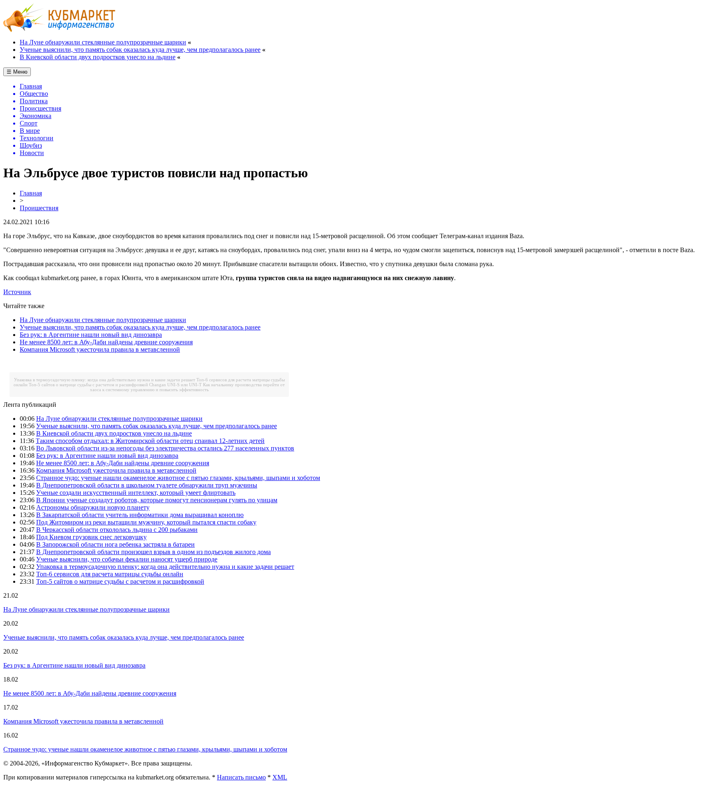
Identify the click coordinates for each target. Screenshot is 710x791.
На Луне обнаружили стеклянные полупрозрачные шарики (103, 42)
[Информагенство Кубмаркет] (59, 29)
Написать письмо (241, 777)
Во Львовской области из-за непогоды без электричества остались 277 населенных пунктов (165, 448)
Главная (31, 193)
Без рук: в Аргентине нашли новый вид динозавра (91, 334)
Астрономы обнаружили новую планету (93, 507)
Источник (17, 291)
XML (279, 777)
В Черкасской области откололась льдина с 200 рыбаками (117, 529)
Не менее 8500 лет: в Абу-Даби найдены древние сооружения (106, 342)
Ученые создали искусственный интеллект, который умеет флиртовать (135, 492)
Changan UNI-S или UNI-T (175, 384)
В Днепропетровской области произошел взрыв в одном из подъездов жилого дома (153, 551)
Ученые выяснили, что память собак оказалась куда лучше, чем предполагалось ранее (140, 49)
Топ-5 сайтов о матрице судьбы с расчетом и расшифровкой (88, 384)
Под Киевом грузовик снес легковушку (91, 537)
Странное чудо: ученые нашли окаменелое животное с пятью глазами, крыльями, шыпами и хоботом (178, 477)
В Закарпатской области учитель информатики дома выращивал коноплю (140, 514)
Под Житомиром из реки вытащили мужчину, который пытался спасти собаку (146, 522)
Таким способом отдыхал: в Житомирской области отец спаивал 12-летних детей (150, 440)
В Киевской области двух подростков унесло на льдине (97, 56)
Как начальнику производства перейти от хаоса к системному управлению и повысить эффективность (187, 387)
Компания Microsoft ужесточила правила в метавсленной (100, 349)
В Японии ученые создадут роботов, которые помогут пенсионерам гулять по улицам (156, 499)
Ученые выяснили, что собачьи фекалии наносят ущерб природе (126, 559)
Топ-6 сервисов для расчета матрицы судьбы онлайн (109, 574)
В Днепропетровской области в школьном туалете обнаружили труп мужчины (146, 485)
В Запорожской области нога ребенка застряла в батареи (115, 544)
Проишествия (39, 207)
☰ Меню (17, 72)
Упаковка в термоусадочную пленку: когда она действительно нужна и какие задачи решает (104, 379)
